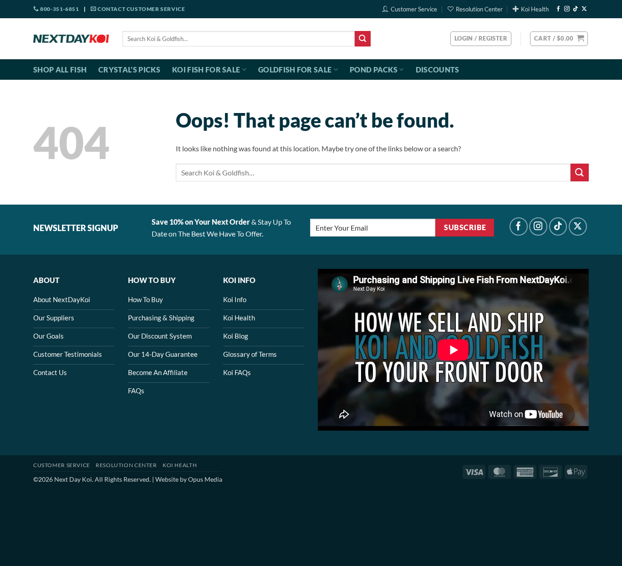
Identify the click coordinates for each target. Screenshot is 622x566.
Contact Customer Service (140, 8)
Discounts (437, 69)
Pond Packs (374, 69)
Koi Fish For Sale (206, 69)
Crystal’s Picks (129, 69)
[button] (559, 38)
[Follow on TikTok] (575, 9)
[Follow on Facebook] (558, 9)
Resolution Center (479, 9)
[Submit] (362, 38)
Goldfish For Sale (294, 69)
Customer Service (414, 9)
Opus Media (205, 479)
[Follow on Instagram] (567, 9)
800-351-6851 (59, 8)
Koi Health (535, 9)
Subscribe (465, 227)
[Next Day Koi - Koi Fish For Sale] (71, 39)
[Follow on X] (584, 9)
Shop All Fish (60, 69)
